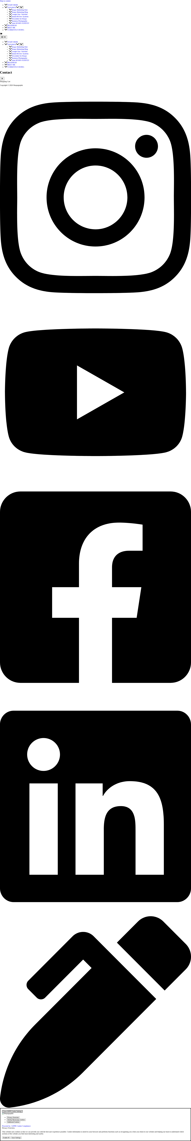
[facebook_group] (95, 696)
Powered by (16, 1126)
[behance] (95, 1107)
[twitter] (95, 306)
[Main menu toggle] (3, 37)
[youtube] (95, 477)
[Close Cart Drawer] (2, 79)
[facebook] (95, 915)
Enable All (6, 1138)
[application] (17, 7)
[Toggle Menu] (21, 7)
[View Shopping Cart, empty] (95, 34)
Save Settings (16, 1138)
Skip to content (5, 1)
